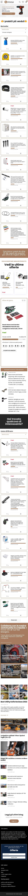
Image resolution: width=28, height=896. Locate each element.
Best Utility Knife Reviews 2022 (14, 702)
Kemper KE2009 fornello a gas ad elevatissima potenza (18, 41)
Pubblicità (3, 876)
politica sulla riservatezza (7, 882)
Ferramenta (10, 387)
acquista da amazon (9, 362)
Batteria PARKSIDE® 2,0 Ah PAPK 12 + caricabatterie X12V (18, 573)
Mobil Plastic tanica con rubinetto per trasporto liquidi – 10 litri (18, 162)
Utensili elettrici (12, 372)
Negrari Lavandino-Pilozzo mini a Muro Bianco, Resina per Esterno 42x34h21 (18, 557)
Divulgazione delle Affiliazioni (8, 886)
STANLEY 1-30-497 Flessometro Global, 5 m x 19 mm (18, 56)
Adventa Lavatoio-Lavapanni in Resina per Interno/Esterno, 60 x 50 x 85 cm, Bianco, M (18, 72)
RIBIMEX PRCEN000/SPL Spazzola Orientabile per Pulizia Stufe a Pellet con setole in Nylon (17, 523)
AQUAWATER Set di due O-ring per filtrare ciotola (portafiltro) (18, 213)
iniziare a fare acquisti (8, 13)
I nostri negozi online (6, 874)
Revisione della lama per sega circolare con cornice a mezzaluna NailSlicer (17, 768)
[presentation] (2, 277)
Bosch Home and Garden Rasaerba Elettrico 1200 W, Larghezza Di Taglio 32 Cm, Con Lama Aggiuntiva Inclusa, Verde (18, 606)
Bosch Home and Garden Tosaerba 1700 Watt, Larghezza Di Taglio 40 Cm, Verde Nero (18, 197)
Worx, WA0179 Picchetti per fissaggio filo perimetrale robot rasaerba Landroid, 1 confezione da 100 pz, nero (18, 145)
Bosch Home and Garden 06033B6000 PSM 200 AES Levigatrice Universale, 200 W (18, 463)
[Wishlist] (23, 2)
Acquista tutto (4, 870)
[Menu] (1, 2)
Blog (2, 872)
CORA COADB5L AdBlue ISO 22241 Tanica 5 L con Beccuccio (17, 540)
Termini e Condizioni (6, 884)
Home (2, 868)
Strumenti (4, 715)
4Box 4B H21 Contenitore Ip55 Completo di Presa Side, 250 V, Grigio (18, 128)
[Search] (19, 2)
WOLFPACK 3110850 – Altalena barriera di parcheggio (18, 588)
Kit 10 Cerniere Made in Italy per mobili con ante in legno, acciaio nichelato (17, 392)
